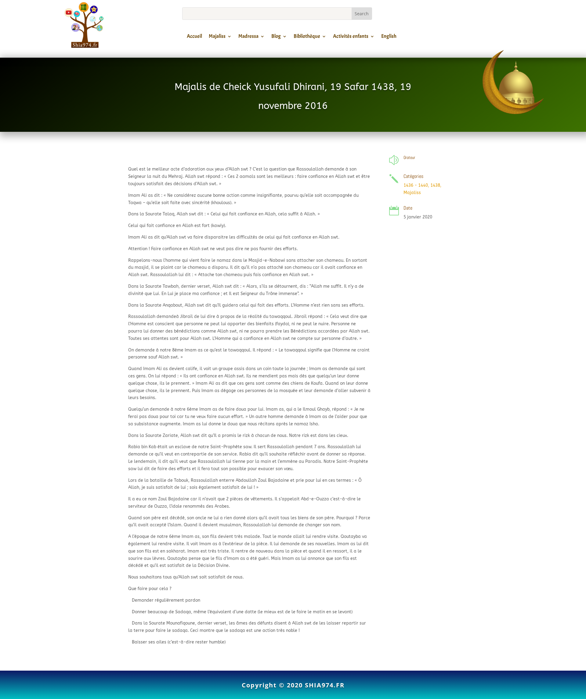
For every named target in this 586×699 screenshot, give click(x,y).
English (388, 37)
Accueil (194, 37)
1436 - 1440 (415, 185)
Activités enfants (350, 37)
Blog (276, 37)
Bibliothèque (307, 37)
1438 (435, 185)
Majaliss (217, 37)
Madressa (248, 37)
